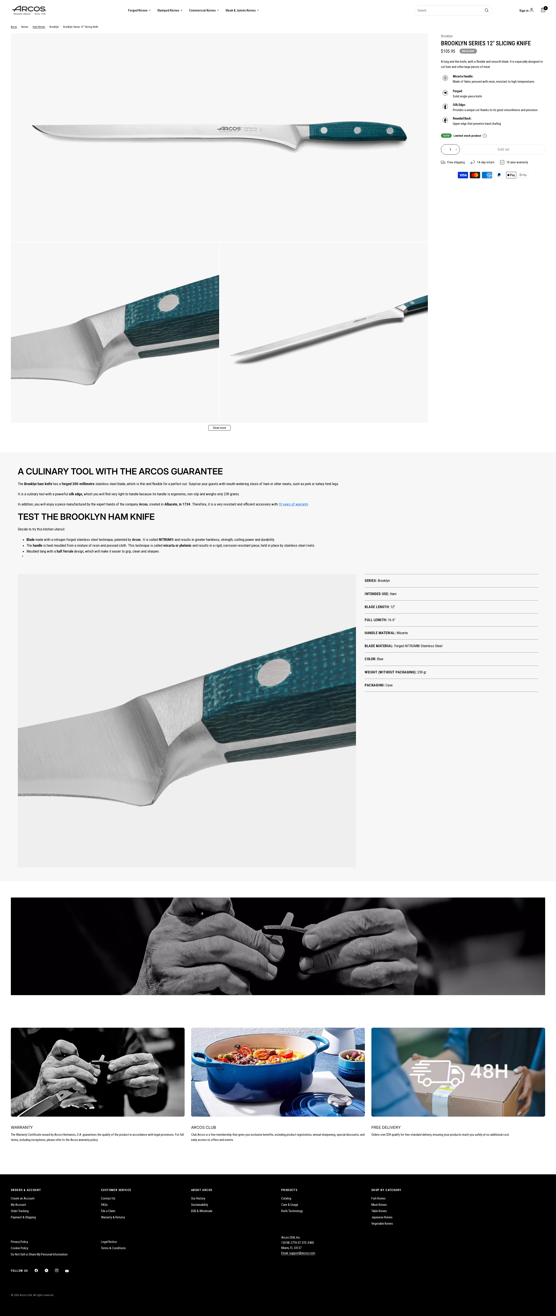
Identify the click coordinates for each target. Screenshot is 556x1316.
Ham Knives (39, 26)
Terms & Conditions (113, 1248)
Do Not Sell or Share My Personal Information (39, 1254)
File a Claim (108, 1211)
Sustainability (199, 1205)
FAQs (104, 1205)
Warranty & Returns (113, 1217)
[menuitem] (139, 10)
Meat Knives (379, 1205)
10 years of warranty (293, 504)
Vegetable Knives (382, 1224)
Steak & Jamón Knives (240, 10)
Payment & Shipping (23, 1217)
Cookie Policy (19, 1248)
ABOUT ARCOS (201, 1189)
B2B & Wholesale (201, 1211)
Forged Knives (137, 10)
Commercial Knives (202, 10)
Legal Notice (109, 1242)
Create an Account (23, 1198)
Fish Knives (378, 1198)
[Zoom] (419, 42)
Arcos (14, 26)
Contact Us (108, 1198)
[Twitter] (49, 1270)
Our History (198, 1198)
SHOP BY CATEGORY (386, 1189)
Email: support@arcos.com (298, 1253)
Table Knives (379, 1211)
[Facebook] (39, 1270)
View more (219, 428)
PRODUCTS (289, 1189)
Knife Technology (292, 1211)
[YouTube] (70, 1271)
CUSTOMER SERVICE (116, 1189)
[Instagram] (60, 1270)
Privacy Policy (19, 1242)
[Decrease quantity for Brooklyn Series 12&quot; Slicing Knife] (444, 149)
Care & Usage (289, 1205)
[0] (542, 10)
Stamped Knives (168, 10)
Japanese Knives (381, 1217)
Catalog (286, 1198)
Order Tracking (20, 1211)
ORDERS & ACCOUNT (26, 1189)
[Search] (486, 10)
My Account (18, 1205)
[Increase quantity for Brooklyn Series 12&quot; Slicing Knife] (456, 149)
